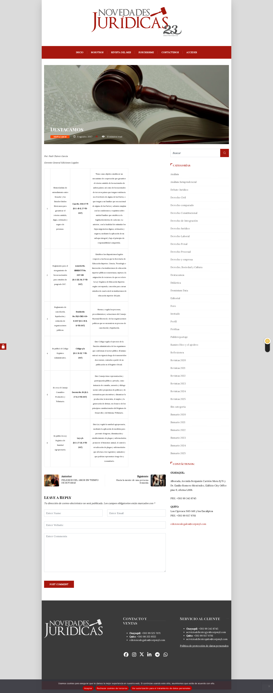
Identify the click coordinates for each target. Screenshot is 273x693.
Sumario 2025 (178, 453)
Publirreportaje (179, 337)
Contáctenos (170, 52)
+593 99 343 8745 (208, 628)
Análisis (174, 174)
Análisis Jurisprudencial (183, 181)
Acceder (191, 52)
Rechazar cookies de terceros (112, 688)
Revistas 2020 (178, 360)
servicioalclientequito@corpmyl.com (207, 639)
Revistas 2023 (178, 383)
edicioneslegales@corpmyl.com (188, 523)
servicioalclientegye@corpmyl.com (206, 632)
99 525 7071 (154, 633)
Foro (173, 306)
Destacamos (60, 137)
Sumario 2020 (178, 414)
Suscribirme (146, 52)
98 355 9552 (149, 636)
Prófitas (174, 329)
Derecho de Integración (184, 220)
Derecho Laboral (180, 236)
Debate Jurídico (179, 189)
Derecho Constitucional (183, 212)
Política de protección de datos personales (204, 645)
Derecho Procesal (180, 251)
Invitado (175, 313)
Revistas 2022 (178, 375)
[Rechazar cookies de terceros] (269, 686)
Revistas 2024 (178, 391)
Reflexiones (177, 352)
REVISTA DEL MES (121, 52)
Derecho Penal (178, 244)
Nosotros (97, 52)
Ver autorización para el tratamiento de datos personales (161, 688)
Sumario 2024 (178, 445)
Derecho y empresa (181, 259)
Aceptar (88, 688)
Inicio (79, 52)
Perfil (173, 321)
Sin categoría (178, 406)
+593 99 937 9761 (203, 635)
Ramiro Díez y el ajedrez (184, 344)
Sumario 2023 (178, 437)
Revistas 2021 (177, 368)
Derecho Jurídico (180, 228)
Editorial (175, 298)
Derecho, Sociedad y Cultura (186, 267)
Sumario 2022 (178, 430)
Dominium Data (179, 290)
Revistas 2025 (178, 399)
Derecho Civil (178, 197)
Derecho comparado (182, 205)
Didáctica (175, 282)
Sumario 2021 (177, 422)
